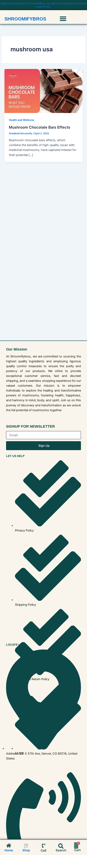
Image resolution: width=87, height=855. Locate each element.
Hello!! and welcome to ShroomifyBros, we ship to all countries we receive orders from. (43, 5)
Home (8, 850)
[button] (63, 18)
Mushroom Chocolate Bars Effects (39, 127)
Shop (26, 850)
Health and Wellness (21, 120)
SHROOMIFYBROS (25, 19)
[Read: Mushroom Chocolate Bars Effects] (43, 91)
